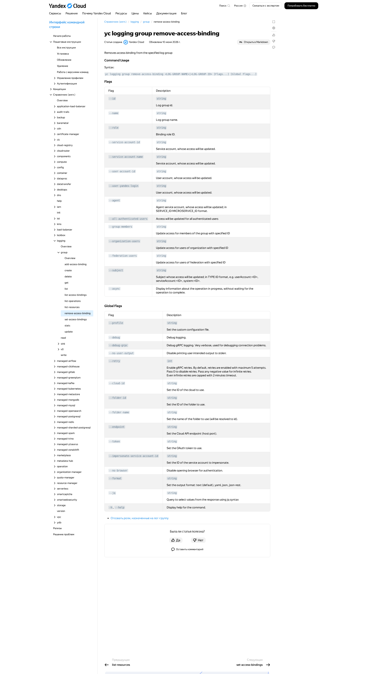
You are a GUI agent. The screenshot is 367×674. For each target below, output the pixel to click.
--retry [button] (114, 361)
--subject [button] (116, 270)
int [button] (169, 361)
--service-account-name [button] (126, 156)
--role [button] (113, 127)
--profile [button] (116, 322)
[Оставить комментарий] (273, 47)
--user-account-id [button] (122, 171)
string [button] (161, 98)
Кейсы (147, 13)
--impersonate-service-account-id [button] (133, 456)
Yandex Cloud (136, 42)
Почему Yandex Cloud (96, 13)
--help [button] (119, 507)
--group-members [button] (120, 226)
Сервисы (55, 13)
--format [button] (115, 478)
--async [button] (114, 288)
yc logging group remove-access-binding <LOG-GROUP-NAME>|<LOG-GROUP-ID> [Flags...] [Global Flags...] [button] (181, 74)
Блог (184, 13)
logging (135, 21)
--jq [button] (112, 492)
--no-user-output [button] (121, 353)
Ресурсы (121, 13)
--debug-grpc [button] (118, 345)
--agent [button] (114, 200)
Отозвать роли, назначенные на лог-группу (140, 518)
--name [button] (113, 113)
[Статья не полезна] (273, 41)
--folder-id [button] (117, 397)
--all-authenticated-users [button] (128, 218)
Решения (72, 13)
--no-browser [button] (118, 470)
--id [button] (112, 98)
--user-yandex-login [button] (123, 185)
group (146, 21)
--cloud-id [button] (116, 383)
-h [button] (110, 507)
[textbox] (224, 5)
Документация (166, 13)
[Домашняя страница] (69, 6)
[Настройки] (273, 28)
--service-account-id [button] (124, 142)
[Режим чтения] (273, 22)
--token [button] (114, 441)
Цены (135, 13)
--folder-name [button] (119, 412)
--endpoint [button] (116, 426)
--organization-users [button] (124, 241)
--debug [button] (114, 337)
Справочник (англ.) (115, 21)
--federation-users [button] (123, 255)
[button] (240, 5)
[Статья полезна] (273, 35)
